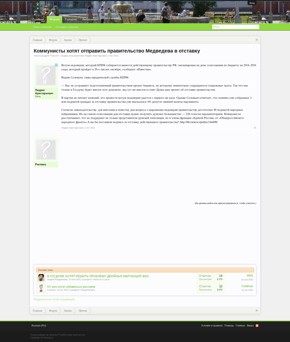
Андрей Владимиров (57, 279)
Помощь (229, 325)
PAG (250, 275)
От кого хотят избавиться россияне (71, 286)
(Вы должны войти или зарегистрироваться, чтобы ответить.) (225, 203)
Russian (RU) (39, 325)
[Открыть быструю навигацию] (256, 40)
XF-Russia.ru (46, 337)
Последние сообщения (67, 27)
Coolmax (51, 290)
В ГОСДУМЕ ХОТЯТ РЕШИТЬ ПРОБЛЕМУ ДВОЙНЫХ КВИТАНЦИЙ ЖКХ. (98, 276)
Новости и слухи (101, 279)
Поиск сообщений (42, 27)
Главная (38, 19)
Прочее (54, 55)
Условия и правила (212, 325)
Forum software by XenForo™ (58, 335)
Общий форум (87, 290)
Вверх (250, 325)
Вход (252, 3)
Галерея (71, 19)
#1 (255, 128)
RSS (257, 325)
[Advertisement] (158, 165)
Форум (54, 19)
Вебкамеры (90, 19)
